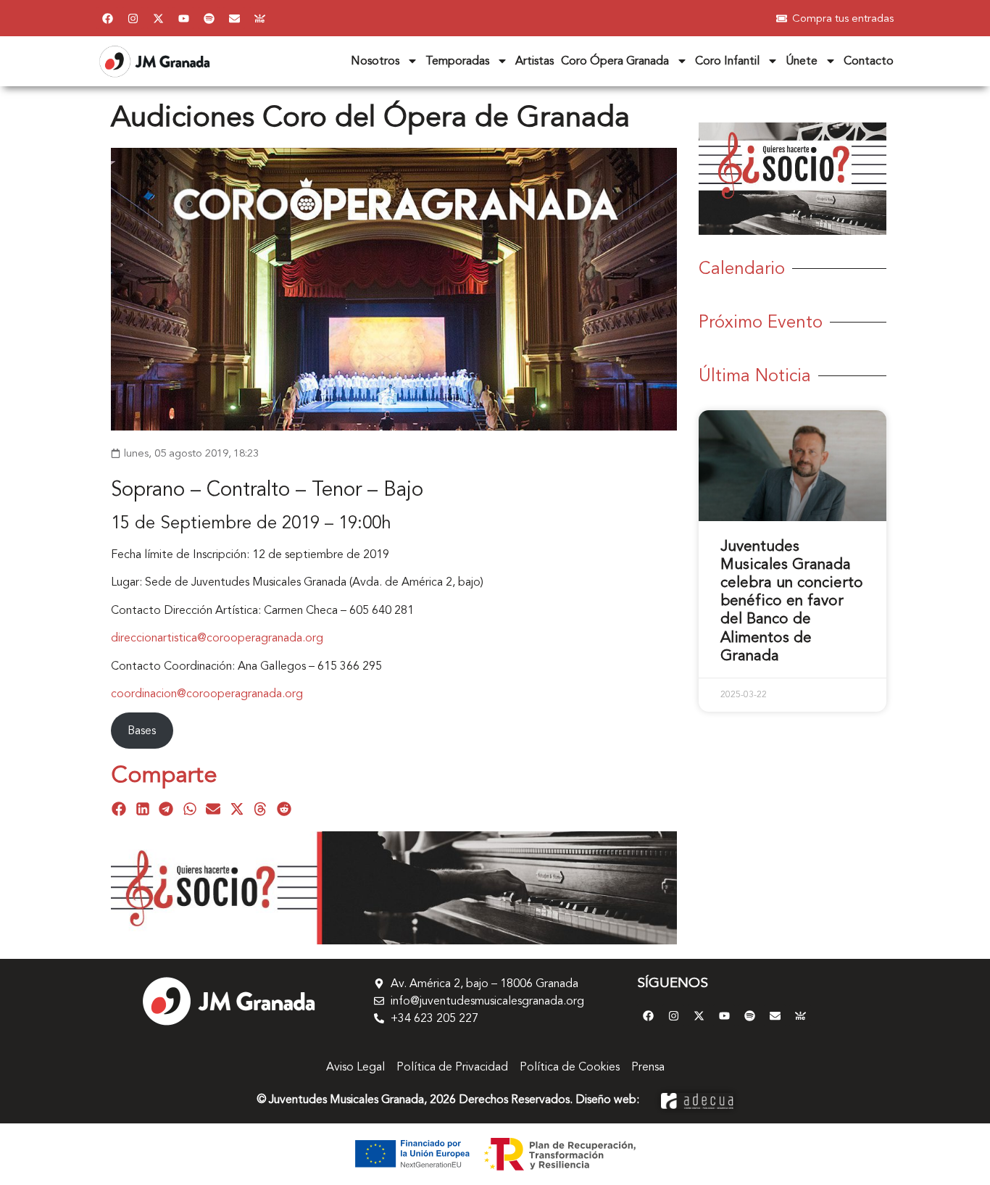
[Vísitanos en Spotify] (209, 18)
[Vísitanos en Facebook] (107, 18)
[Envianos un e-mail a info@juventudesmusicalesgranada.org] (234, 18)
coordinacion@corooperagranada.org (207, 693)
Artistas (534, 61)
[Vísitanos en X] (158, 18)
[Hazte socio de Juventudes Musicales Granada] (259, 18)
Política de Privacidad (452, 1067)
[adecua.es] (697, 1099)
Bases (142, 730)
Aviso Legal (355, 1067)
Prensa (648, 1067)
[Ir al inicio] (228, 1000)
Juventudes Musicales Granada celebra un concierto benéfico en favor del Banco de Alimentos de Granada (791, 601)
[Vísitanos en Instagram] (132, 18)
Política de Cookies (570, 1067)
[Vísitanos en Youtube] (183, 18)
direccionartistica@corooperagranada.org (217, 638)
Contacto (869, 61)
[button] (119, 809)
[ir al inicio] (154, 61)
